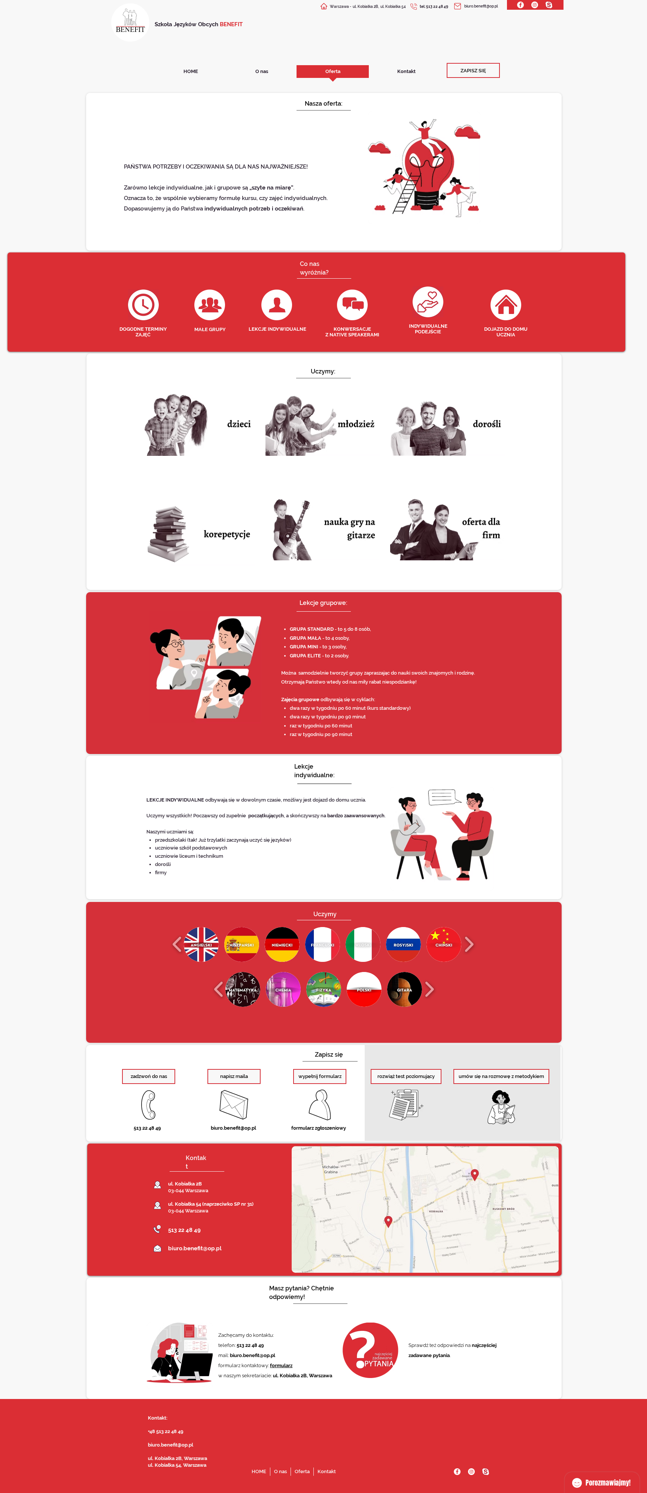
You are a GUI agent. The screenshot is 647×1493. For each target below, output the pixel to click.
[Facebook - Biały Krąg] (520, 4)
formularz (281, 1365)
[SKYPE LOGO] (549, 4)
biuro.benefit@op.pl (481, 6)
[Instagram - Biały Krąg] (534, 4)
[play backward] (177, 944)
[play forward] (469, 944)
